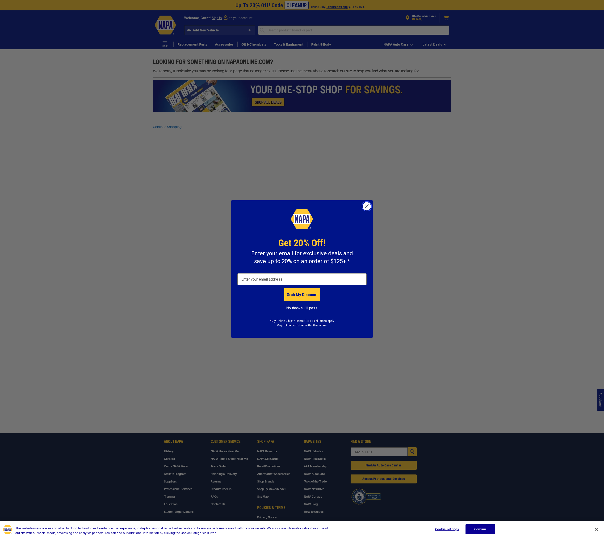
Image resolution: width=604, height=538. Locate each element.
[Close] (596, 529)
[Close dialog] (367, 206)
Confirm (480, 529)
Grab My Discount (302, 294)
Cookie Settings (447, 529)
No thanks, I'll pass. (302, 308)
